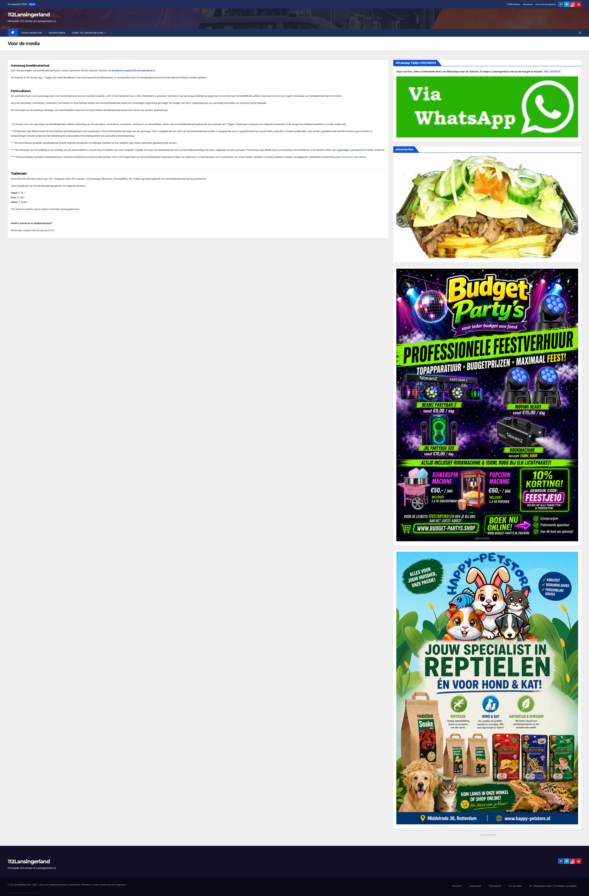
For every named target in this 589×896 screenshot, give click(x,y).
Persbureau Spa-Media (353, 157)
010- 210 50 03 (552, 71)
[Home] (13, 33)
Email (51, 230)
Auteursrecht (475, 886)
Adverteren (528, 4)
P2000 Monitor (513, 4)
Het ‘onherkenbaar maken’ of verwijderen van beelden (553, 886)
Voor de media (515, 886)
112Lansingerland (29, 14)
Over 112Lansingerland (545, 4)
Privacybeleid (495, 886)
